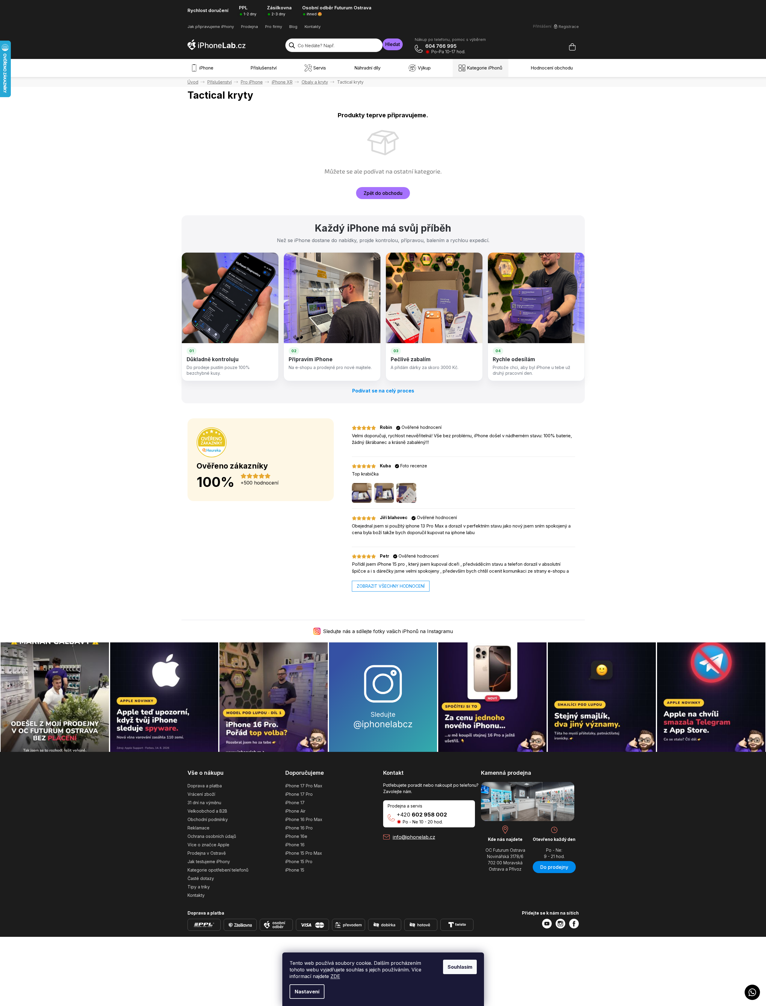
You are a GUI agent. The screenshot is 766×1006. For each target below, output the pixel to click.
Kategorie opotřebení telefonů (218, 869)
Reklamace (198, 827)
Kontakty (313, 26)
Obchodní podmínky (208, 819)
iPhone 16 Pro (299, 827)
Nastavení (307, 992)
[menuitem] (203, 68)
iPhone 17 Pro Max (303, 785)
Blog (293, 26)
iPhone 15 (294, 869)
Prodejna (249, 26)
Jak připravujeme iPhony (211, 26)
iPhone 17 (295, 802)
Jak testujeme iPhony (209, 861)
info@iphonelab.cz (414, 837)
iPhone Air (295, 811)
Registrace (569, 26)
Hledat (392, 44)
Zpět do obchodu (383, 193)
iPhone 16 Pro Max (303, 819)
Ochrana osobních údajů (212, 836)
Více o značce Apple (208, 844)
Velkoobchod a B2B (207, 811)
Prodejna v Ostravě (207, 853)
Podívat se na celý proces (383, 391)
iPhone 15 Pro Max (303, 853)
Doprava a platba (205, 785)
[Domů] (193, 82)
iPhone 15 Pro (298, 861)
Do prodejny (554, 867)
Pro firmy (273, 26)
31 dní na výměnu (204, 802)
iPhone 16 (295, 844)
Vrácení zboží (201, 794)
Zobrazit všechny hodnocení (391, 586)
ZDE (335, 976)
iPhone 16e (296, 836)
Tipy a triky (199, 886)
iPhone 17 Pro (299, 794)
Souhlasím (460, 967)
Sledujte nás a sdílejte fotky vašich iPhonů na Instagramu (388, 631)
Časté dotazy (201, 878)
